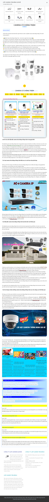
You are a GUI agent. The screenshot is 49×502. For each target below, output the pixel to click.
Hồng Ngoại (18, 94)
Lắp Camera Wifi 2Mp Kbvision (29, 392)
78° (14, 94)
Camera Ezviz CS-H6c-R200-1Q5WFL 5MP (24, 112)
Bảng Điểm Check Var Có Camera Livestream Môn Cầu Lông (41, 362)
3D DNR (24, 96)
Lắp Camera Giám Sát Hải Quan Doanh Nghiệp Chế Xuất (13, 437)
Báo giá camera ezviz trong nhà (20, 386)
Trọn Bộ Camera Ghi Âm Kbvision (8, 399)
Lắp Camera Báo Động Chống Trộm (10, 98)
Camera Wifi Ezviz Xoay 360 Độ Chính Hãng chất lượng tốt (11, 394)
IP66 (43, 94)
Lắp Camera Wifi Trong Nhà (25, 394)
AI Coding (40, 94)
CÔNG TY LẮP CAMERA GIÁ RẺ (13, 452)
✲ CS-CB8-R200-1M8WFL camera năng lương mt (38, 111)
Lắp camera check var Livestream (8, 382)
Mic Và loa (7, 94)
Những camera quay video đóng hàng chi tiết (30, 382)
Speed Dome (36, 94)
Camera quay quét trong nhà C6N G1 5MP (10, 112)
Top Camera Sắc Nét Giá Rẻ (18, 382)
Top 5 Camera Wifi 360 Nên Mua (8, 392)
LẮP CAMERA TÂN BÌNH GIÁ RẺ (12, 2)
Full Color (22, 94)
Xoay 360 (31, 94)
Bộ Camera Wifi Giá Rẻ (17, 399)
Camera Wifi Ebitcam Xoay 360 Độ (19, 392)
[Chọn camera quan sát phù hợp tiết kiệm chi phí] (44, 14)
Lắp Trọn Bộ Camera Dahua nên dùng (27, 399)
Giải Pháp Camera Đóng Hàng (7, 357)
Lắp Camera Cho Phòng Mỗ (8, 427)
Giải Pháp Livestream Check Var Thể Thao (30, 366)
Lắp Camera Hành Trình (7, 405)
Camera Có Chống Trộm (24, 25)
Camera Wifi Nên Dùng (37, 399)
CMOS (27, 94)
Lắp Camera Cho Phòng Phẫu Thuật (9, 415)
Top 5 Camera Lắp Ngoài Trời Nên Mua (9, 386)
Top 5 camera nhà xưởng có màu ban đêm (9, 384)
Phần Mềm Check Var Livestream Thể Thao (19, 363)
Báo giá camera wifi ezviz (34, 384)
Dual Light (11, 94)
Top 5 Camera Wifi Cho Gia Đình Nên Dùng (22, 384)
